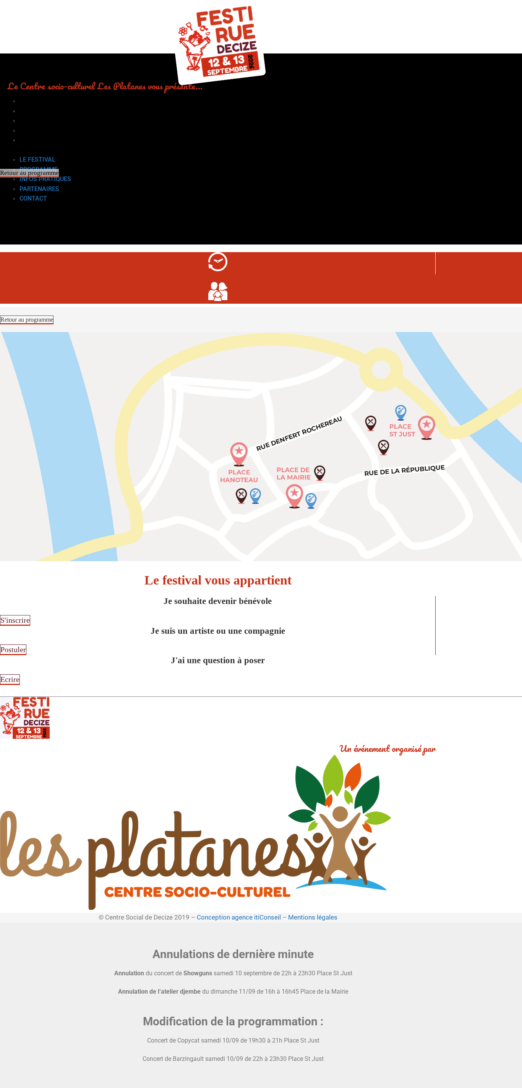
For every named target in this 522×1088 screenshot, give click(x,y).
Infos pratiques (45, 120)
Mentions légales (312, 917)
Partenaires (39, 130)
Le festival (37, 101)
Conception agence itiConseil (239, 917)
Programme (38, 111)
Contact (33, 140)
